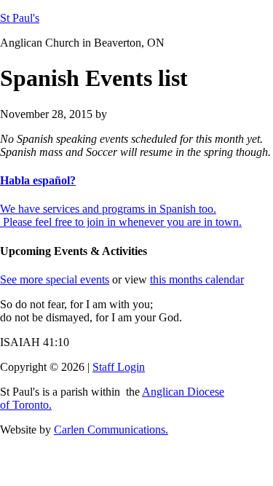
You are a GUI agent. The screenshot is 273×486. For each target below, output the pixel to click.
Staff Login (118, 367)
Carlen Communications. (111, 429)
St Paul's (19, 18)
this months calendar (197, 279)
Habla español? (38, 180)
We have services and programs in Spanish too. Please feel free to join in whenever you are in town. (121, 215)
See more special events (54, 279)
